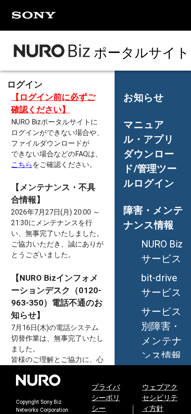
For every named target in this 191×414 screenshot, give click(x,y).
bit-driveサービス (161, 285)
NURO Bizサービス (162, 251)
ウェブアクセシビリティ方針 (160, 398)
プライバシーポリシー (106, 398)
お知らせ (143, 97)
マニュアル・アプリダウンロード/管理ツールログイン (150, 154)
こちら (21, 164)
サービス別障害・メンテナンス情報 (161, 333)
